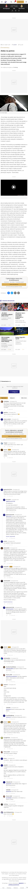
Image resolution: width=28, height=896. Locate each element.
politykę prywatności (14, 884)
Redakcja (9, 888)
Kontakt (22, 888)
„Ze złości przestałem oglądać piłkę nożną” (7, 314)
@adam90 (8, 783)
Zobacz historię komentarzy (14, 436)
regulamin (21, 883)
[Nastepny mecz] (27, 8)
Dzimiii (5, 647)
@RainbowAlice (9, 668)
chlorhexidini (7, 580)
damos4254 (6, 548)
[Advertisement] (14, 892)
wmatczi (6, 684)
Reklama (16, 888)
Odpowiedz (10, 409)
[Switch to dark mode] (11, 1)
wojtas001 (6, 566)
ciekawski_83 (9, 782)
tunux (5, 758)
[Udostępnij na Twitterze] (12, 293)
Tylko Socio (24, 398)
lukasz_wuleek (7, 419)
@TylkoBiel (8, 797)
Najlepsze (12, 398)
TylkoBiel (8, 707)
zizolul (5, 541)
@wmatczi (8, 709)
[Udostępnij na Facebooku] (8, 293)
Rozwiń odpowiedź (10, 536)
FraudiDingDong (10, 715)
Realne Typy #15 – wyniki (20, 338)
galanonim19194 (8, 489)
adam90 (6, 765)
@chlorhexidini (9, 609)
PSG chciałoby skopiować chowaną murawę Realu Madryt (6, 339)
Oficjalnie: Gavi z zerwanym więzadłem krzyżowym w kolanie (20, 315)
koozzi (5, 722)
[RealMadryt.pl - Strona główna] (5, 1)
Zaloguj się (15, 391)
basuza (5, 449)
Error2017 (8, 499)
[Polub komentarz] (5, 409)
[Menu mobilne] (1, 1)
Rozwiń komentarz (8, 602)
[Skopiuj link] (18, 293)
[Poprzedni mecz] (1, 8)
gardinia (6, 412)
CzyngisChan (7, 737)
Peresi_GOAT (9, 674)
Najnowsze (4, 398)
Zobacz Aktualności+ (14, 284)
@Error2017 (9, 516)
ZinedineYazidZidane (11, 667)
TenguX (5, 443)
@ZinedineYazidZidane (11, 676)
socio (9, 449)
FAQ (3, 888)
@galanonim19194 (10, 501)
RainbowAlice (7, 658)
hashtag (6, 804)
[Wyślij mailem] (15, 293)
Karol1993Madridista (9, 812)
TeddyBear (6, 401)
